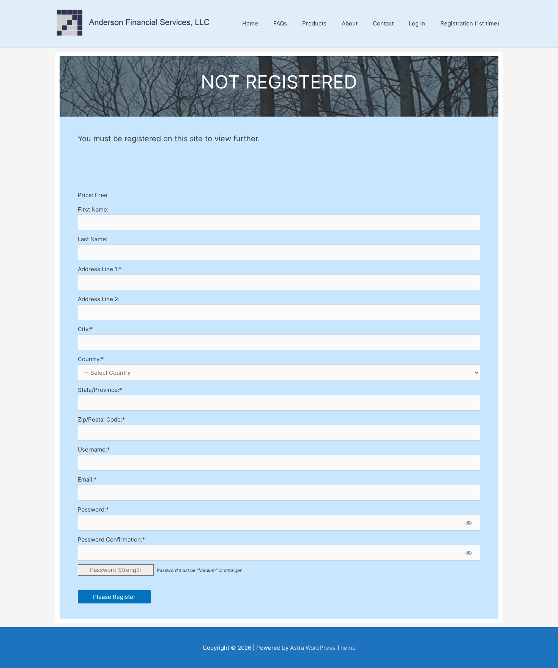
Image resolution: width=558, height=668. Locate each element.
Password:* (93, 509)
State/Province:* (100, 389)
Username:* (94, 449)
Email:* (87, 479)
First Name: (93, 209)
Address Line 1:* (100, 269)
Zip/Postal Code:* (101, 419)
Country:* (91, 359)
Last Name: (92, 239)
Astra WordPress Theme (323, 647)
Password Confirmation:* (111, 539)
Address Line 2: (99, 299)
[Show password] (468, 523)
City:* (85, 329)
